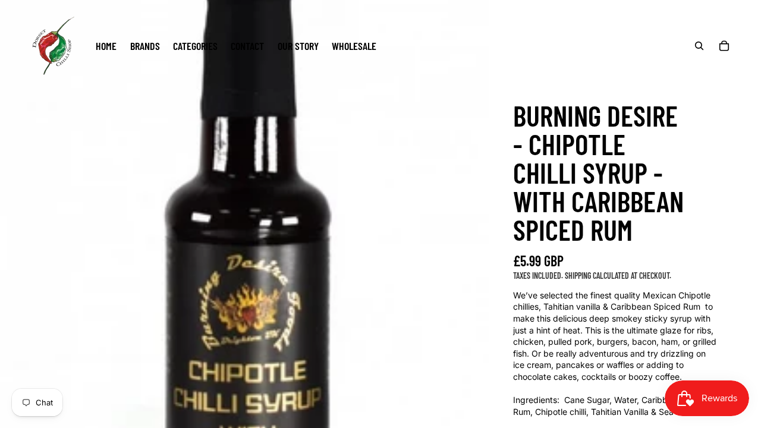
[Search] (699, 46)
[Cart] (724, 46)
